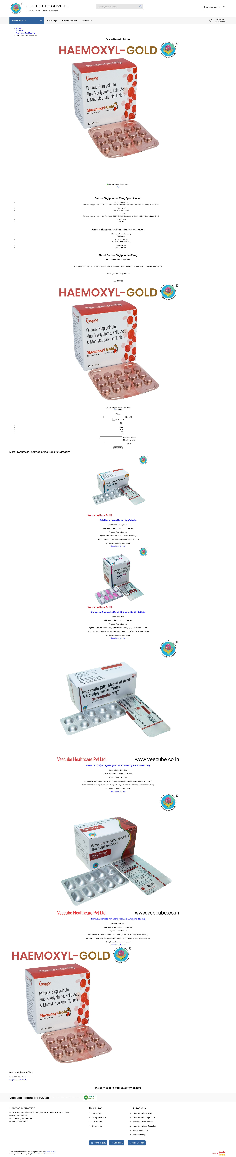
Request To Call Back (17, 1080)
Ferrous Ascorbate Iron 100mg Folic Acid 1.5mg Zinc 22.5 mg (118, 919)
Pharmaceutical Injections (144, 1117)
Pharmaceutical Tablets (25, 33)
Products (19, 31)
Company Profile (69, 20)
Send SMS (118, 1142)
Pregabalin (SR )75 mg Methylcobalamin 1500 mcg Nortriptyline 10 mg (118, 765)
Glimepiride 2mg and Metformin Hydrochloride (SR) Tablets (118, 612)
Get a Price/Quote (118, 546)
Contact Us (87, 20)
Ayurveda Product (140, 1130)
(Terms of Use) (50, 1152)
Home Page (52, 20)
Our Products (19, 20)
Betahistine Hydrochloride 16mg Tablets (118, 520)
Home (18, 29)
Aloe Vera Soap (139, 1134)
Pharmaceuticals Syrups (143, 1113)
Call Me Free (138, 1142)
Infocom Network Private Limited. (43, 1154)
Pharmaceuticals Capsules (144, 1126)
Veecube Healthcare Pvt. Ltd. (47, 7)
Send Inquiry (100, 1142)
